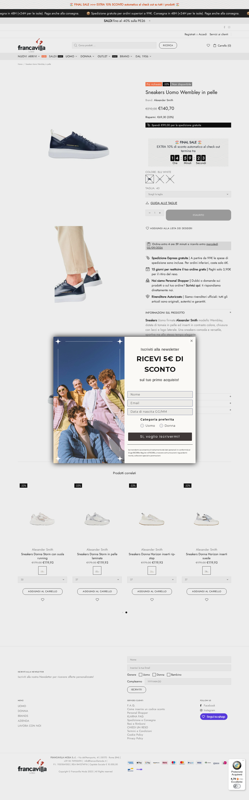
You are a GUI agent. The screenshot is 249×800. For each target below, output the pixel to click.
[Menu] (243, 761)
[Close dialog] (191, 341)
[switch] (237, 786)
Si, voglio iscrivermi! (160, 436)
